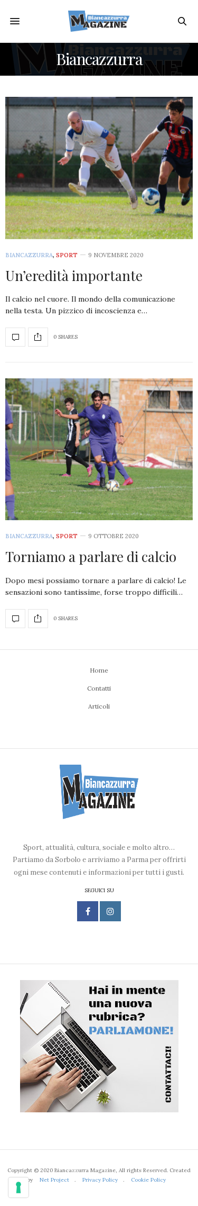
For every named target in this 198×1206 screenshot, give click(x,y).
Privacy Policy (100, 1179)
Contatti (99, 688)
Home (99, 670)
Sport (67, 255)
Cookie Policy (148, 1179)
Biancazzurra (29, 255)
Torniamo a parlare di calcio (90, 556)
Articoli (99, 706)
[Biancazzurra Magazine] (99, 21)
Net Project (54, 1179)
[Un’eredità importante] (99, 168)
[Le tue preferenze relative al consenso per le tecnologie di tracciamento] (18, 1187)
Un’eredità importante (74, 275)
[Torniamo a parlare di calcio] (99, 449)
